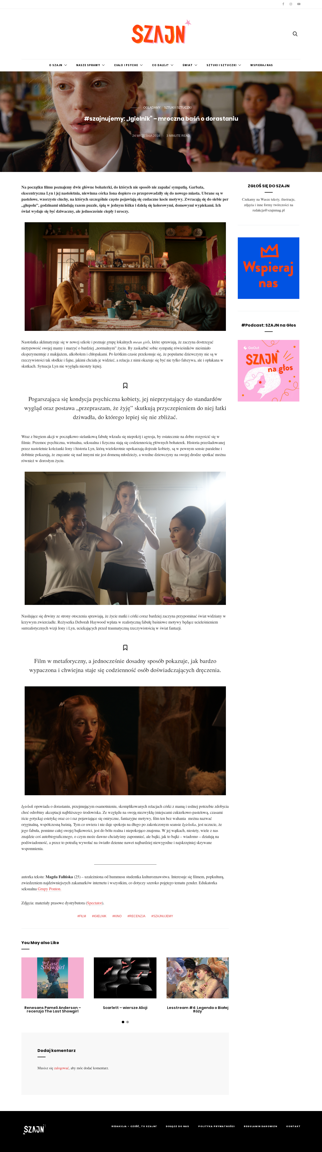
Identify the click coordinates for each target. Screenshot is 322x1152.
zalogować (61, 1068)
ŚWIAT (188, 65)
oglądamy (151, 107)
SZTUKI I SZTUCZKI (221, 65)
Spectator (94, 902)
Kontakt (293, 1126)
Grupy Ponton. (49, 888)
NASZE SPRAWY (88, 65)
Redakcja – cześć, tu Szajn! (134, 1126)
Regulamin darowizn (260, 1126)
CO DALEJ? (160, 65)
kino (118, 916)
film (82, 916)
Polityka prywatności (216, 1126)
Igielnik (100, 916)
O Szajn (55, 65)
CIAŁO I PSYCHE (126, 65)
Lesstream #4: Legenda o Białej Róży (197, 1009)
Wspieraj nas (261, 65)
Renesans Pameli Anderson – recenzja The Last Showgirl (52, 1009)
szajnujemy (163, 916)
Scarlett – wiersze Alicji (125, 1007)
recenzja (137, 916)
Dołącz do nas (177, 1126)
